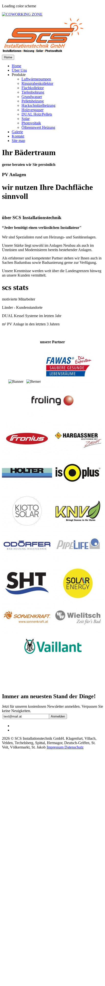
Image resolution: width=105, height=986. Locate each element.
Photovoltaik (31, 123)
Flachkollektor (32, 88)
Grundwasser (31, 97)
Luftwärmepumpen (36, 79)
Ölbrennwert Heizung (38, 127)
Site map (18, 141)
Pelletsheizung (32, 101)
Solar (25, 119)
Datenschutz (74, 747)
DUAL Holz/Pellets (36, 114)
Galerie (17, 132)
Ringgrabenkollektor (37, 83)
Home (8, 57)
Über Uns (19, 70)
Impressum (55, 747)
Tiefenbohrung (32, 92)
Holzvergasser (32, 110)
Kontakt (18, 136)
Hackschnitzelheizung (38, 105)
